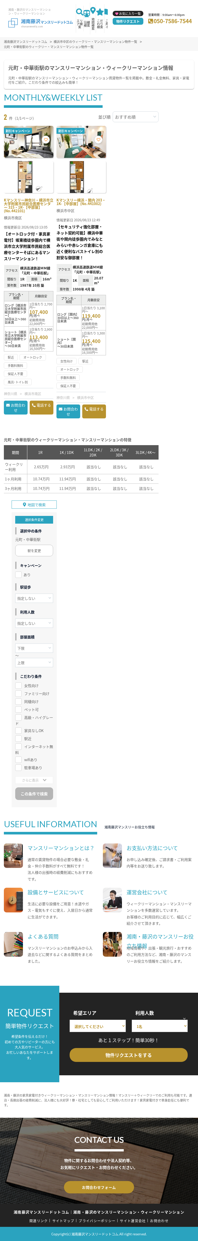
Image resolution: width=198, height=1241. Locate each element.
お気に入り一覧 (130, 13)
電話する (44, 405)
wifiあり (30, 759)
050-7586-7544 (173, 21)
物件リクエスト (128, 21)
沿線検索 (87, 24)
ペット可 (31, 709)
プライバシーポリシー (97, 1220)
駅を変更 (34, 550)
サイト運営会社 (133, 1220)
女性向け (31, 685)
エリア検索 (80, 24)
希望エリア (84, 1012)
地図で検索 (37, 504)
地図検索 (93, 24)
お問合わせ (18, 407)
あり (27, 574)
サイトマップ (63, 1220)
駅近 (27, 738)
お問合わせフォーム (99, 1187)
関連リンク (38, 1220)
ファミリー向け (37, 693)
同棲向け (31, 701)
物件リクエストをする (128, 1055)
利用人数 (144, 1012)
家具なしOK (34, 730)
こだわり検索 (100, 24)
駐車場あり (33, 767)
